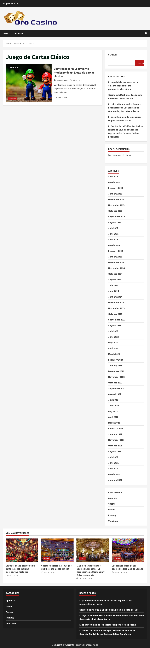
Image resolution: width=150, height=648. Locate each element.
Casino (112, 503)
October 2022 (115, 382)
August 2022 (114, 394)
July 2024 (113, 285)
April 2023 (113, 348)
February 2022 (115, 428)
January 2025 (115, 256)
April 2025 (113, 239)
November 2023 (116, 308)
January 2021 (115, 479)
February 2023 (115, 359)
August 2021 (114, 451)
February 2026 (115, 187)
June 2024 (113, 291)
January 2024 (115, 296)
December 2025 (116, 199)
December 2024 (116, 262)
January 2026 (115, 193)
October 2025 (115, 210)
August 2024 (114, 279)
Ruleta (111, 509)
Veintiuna (12, 99)
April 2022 (113, 416)
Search (112, 54)
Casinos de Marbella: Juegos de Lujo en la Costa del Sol (57, 550)
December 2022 (116, 371)
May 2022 (113, 411)
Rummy (112, 515)
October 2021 (115, 445)
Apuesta (112, 497)
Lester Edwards (62, 80)
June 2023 (113, 336)
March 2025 (114, 245)
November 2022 (116, 376)
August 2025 (114, 222)
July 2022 (113, 399)
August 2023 (114, 325)
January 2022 (115, 434)
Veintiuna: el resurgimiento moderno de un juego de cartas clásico (29, 83)
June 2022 (113, 405)
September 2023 (116, 319)
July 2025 (113, 228)
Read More (61, 97)
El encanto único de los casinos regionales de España (128, 550)
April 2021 (113, 468)
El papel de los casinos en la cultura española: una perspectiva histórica (123, 86)
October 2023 (115, 313)
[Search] (146, 33)
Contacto (18, 33)
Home (5, 33)
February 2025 (115, 250)
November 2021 (116, 439)
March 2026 (114, 182)
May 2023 (113, 342)
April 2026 (113, 176)
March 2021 (114, 474)
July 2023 (113, 331)
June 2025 (113, 233)
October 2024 (115, 273)
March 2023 (114, 353)
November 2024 (116, 268)
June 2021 (113, 462)
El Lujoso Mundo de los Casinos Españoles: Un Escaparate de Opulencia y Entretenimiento (124, 108)
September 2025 (116, 216)
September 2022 (116, 388)
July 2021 (113, 457)
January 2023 (115, 365)
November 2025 (116, 205)
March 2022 (114, 422)
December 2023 (116, 302)
